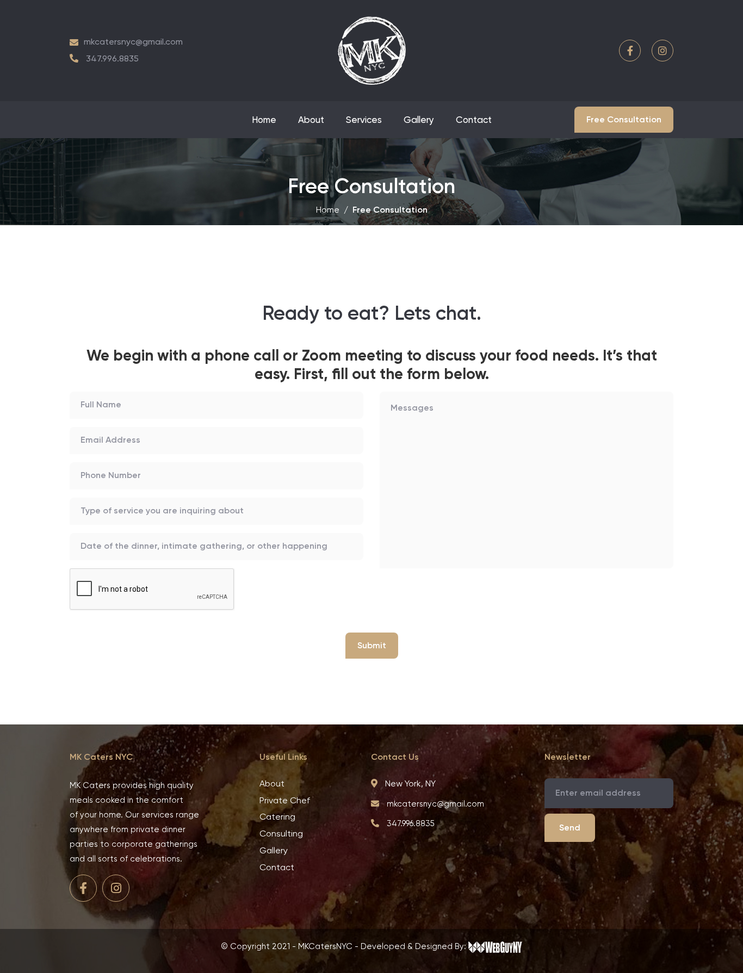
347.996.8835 (112, 58)
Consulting (281, 833)
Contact (474, 119)
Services (364, 119)
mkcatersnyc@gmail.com (133, 41)
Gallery (419, 119)
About (311, 119)
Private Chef (284, 800)
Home (264, 119)
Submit (371, 645)
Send (569, 827)
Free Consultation (623, 119)
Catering (277, 816)
